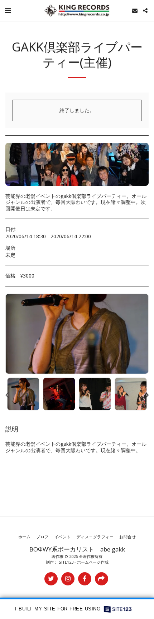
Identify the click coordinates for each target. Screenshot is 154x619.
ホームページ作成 (93, 562)
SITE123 (66, 562)
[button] (8, 10)
